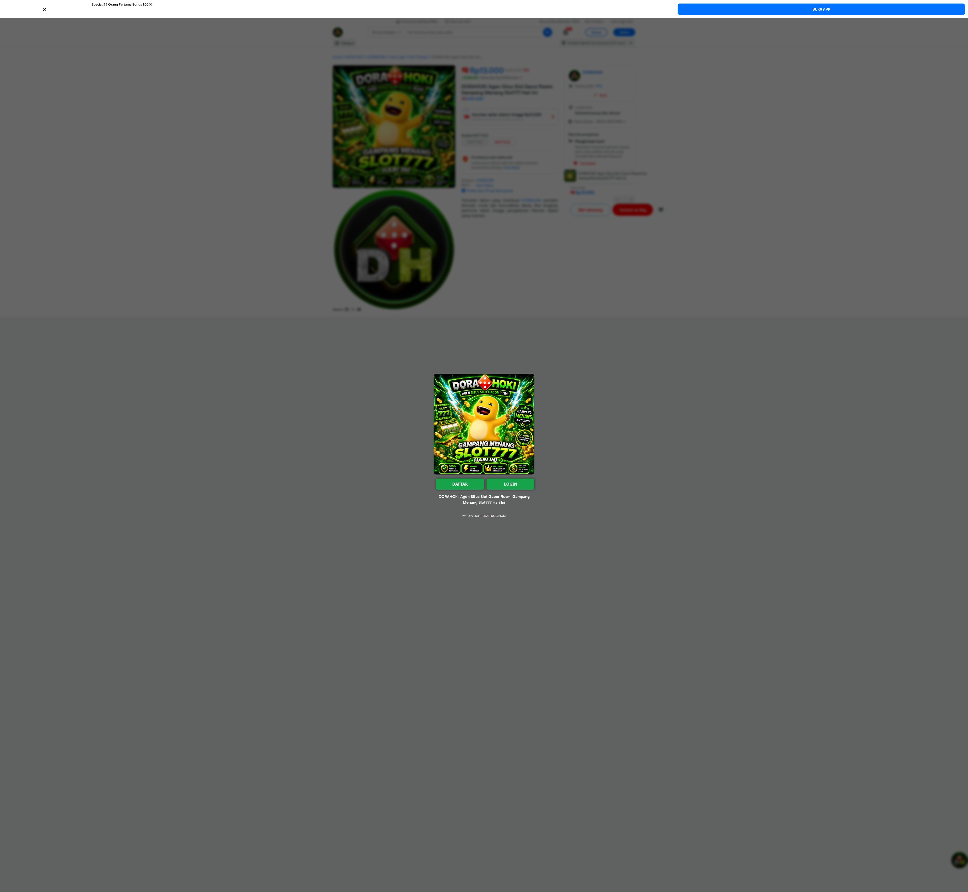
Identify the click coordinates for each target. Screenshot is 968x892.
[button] (484, 9)
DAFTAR (460, 484)
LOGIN (510, 484)
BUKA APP (821, 9)
